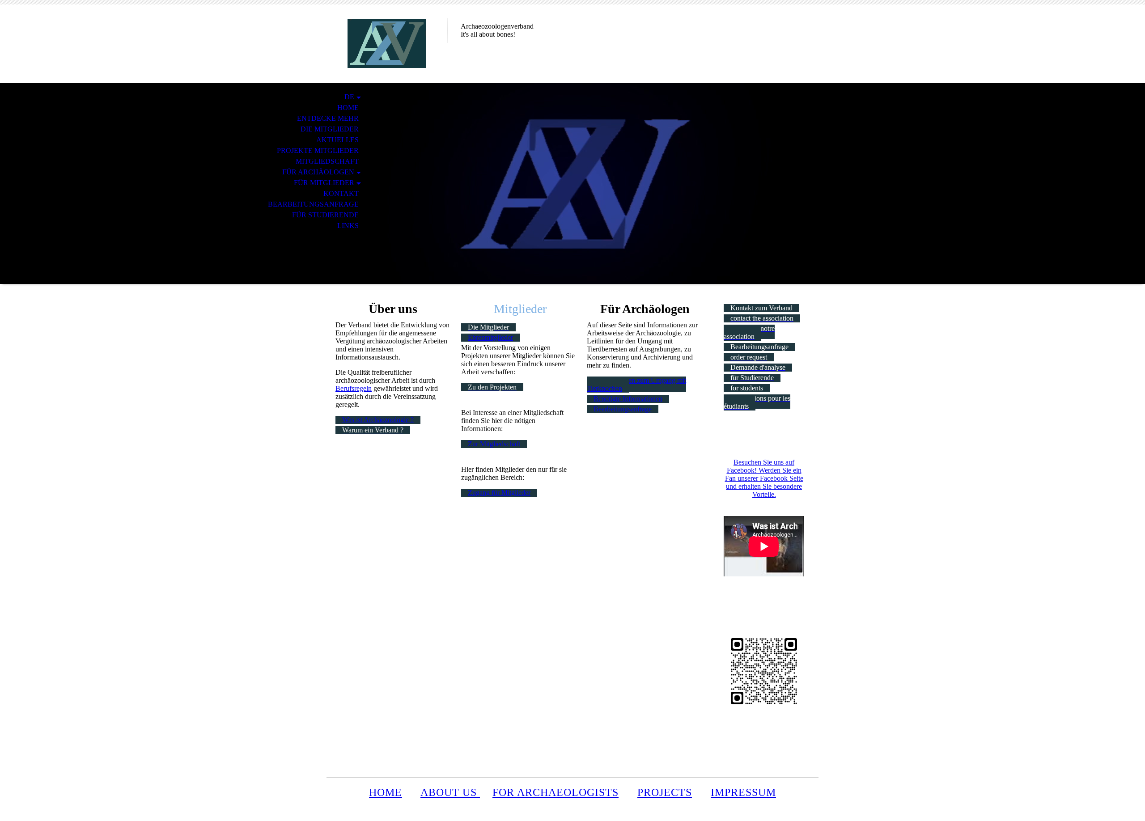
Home (348, 107)
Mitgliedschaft (327, 161)
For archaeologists (555, 792)
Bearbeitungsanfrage (313, 204)
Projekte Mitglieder (318, 150)
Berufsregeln (353, 388)
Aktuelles (337, 140)
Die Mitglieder (330, 129)
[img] (387, 43)
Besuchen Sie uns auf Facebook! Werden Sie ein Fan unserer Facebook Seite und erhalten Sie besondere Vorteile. (764, 478)
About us (450, 792)
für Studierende (325, 215)
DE (349, 97)
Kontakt (341, 193)
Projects (664, 792)
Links (348, 225)
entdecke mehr (328, 118)
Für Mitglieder (324, 182)
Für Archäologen (318, 172)
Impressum (743, 792)
